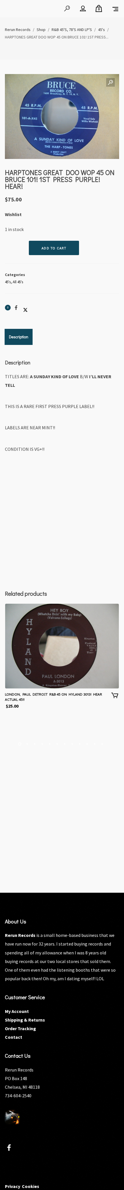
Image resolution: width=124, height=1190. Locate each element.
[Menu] (115, 8)
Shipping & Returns (25, 1020)
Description (18, 336)
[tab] (19, 337)
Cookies (30, 1186)
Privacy (12, 1186)
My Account (17, 1011)
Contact (13, 1037)
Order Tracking (20, 1028)
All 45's (18, 281)
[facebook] (12, 1148)
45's (8, 281)
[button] (110, 82)
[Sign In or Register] (83, 8)
